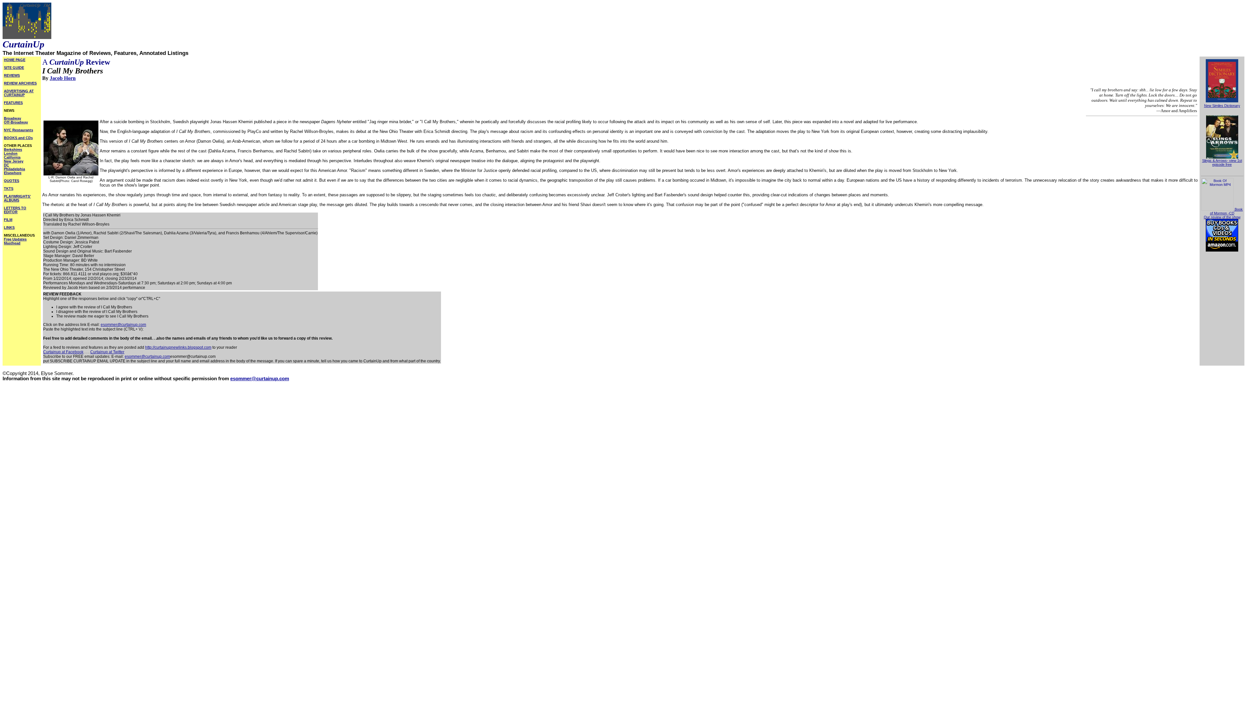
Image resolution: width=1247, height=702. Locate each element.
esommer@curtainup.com (123, 324)
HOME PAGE (14, 60)
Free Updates (15, 239)
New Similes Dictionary (1222, 106)
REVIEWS (12, 75)
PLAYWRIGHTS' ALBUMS (17, 198)
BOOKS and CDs (18, 138)
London (11, 153)
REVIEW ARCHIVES (20, 83)
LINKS (9, 227)
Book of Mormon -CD (1226, 211)
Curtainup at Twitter (107, 352)
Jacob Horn (63, 78)
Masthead (12, 243)
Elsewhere (12, 173)
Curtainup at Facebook (63, 352)
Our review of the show (1222, 217)
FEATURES (13, 103)
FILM (8, 220)
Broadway (12, 118)
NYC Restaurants (18, 130)
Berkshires (13, 149)
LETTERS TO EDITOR (15, 210)
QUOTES (11, 181)
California (12, 157)
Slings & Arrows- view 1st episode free (1222, 162)
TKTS (8, 188)
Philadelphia (14, 169)
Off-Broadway (16, 122)
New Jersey (13, 161)
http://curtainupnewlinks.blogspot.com (178, 347)
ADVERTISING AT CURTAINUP (19, 93)
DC (6, 165)
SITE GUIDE (14, 68)
